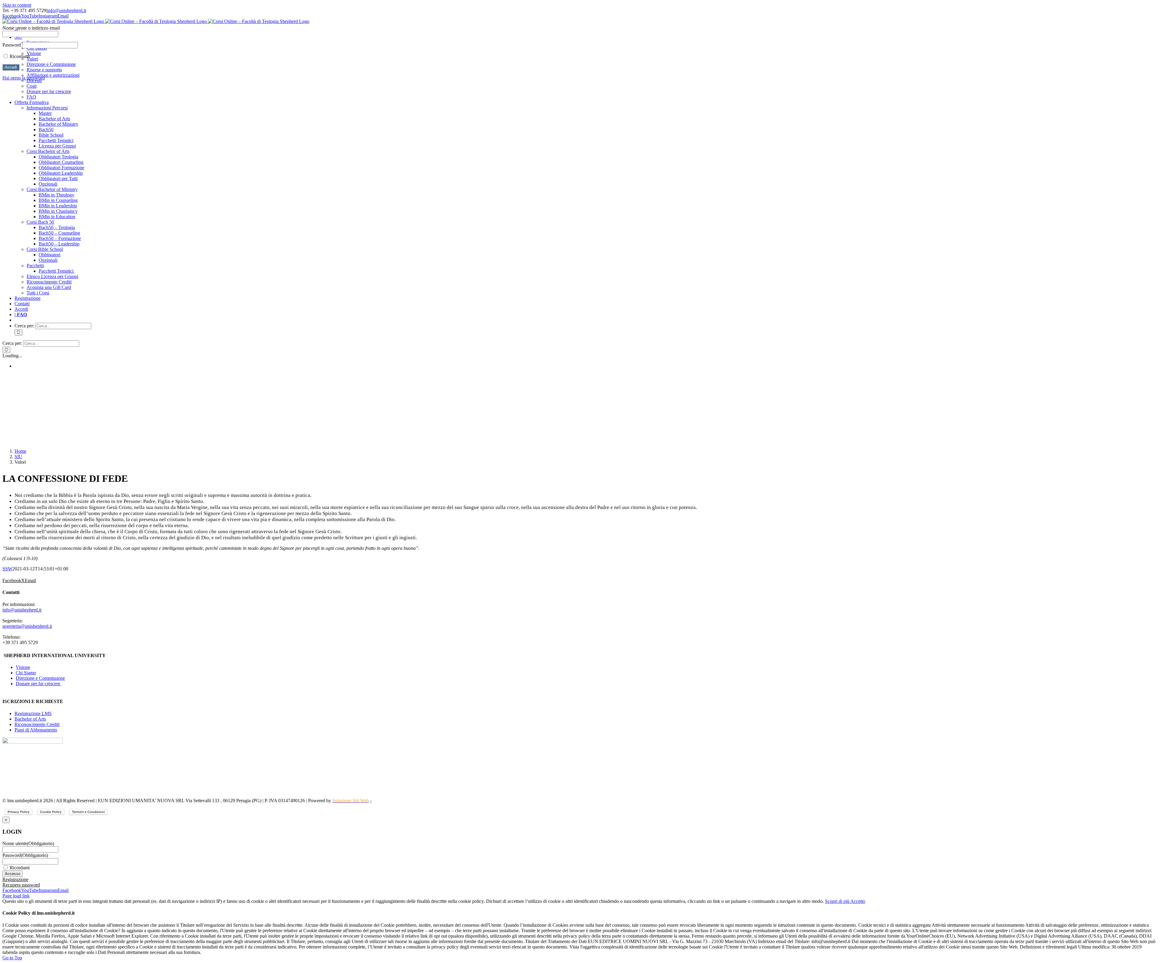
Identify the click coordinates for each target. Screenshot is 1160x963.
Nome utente (28, 843)
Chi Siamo (26, 672)
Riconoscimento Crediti (37, 724)
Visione (23, 667)
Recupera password (21, 884)
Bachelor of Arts (30, 718)
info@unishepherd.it (66, 10)
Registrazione (15, 879)
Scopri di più (837, 901)
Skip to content (16, 5)
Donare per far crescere (38, 683)
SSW (7, 568)
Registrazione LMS (33, 713)
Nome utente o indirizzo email (31, 28)
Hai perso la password (23, 77)
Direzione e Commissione (40, 678)
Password (25, 855)
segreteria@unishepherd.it (27, 626)
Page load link (16, 895)
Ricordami (20, 867)
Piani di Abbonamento (35, 729)
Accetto (857, 901)
